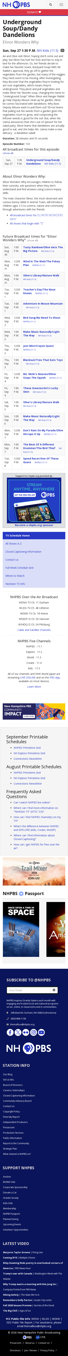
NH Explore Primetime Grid (29, 753)
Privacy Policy (47, 1350)
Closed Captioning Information (23, 551)
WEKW (56, 1319)
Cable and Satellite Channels (34, 630)
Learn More (34, 686)
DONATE (32, 12)
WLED (45, 1319)
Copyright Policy (11, 1111)
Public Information (12, 1138)
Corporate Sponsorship (15, 1187)
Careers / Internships (13, 1090)
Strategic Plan (10, 1148)
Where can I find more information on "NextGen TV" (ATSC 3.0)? (36, 809)
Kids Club (8, 1203)
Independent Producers (15, 1122)
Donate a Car (10, 1192)
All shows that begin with (27, 223)
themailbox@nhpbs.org (22, 1024)
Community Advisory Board (17, 1100)
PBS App (55, 677)
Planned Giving (10, 1219)
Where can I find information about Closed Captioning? (34, 837)
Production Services (13, 1132)
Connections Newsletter (28, 758)
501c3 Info (8, 1079)
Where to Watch (14, 575)
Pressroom (9, 1127)
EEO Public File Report (19, 1322)
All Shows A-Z (13, 543)
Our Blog (7, 1074)
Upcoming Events (12, 1224)
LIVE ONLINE (28, 677)
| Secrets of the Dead (28, 1305)
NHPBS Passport (11, 1213)
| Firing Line (23, 1252)
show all (8, 153)
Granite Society (10, 1197)
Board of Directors (12, 1085)
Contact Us (11, 559)
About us (29, 1342)
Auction (7, 1176)
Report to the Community (16, 1143)
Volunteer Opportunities (15, 1229)
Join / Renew (30, 1350)
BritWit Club (9, 1182)
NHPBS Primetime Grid (27, 747)
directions (50, 1012)
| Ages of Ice (17, 1310)
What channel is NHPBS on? (17, 1154)
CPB (42, 1337)
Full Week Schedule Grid (19, 567)
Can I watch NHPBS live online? (32, 802)
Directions (15, 1350)
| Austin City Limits (27, 1300)
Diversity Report (11, 1116)
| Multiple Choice (19, 1257)
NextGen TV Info (15, 584)
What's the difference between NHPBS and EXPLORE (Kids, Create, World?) (36, 828)
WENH (35, 1319)
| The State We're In (21, 1294)
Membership (9, 1208)
